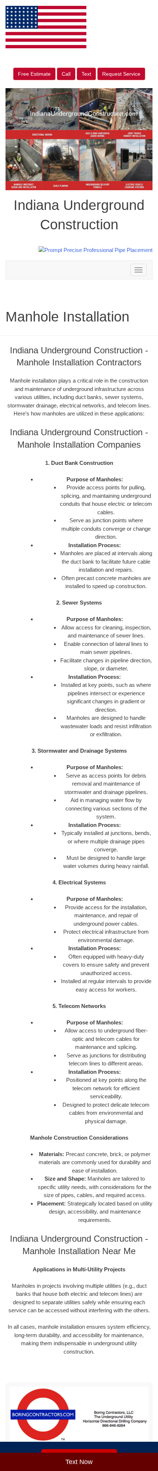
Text (86, 74)
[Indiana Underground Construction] (79, 1418)
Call (66, 74)
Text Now (79, 1462)
